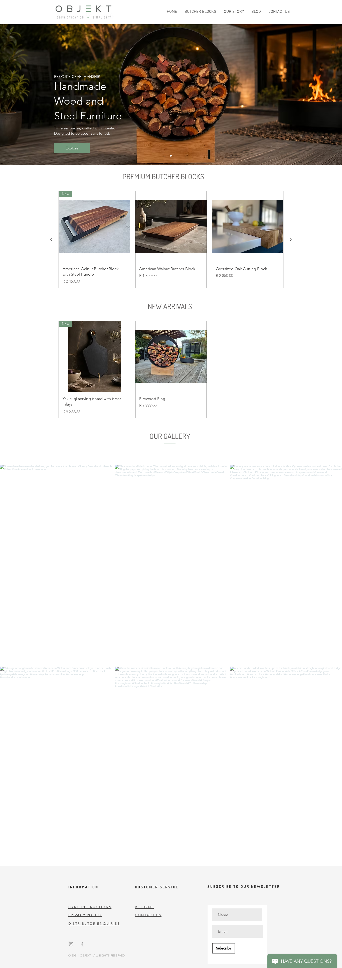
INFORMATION (83, 887)
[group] (171, 239)
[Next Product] (291, 240)
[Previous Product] (51, 240)
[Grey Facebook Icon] (82, 944)
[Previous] (28, 95)
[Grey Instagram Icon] (71, 944)
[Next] (314, 95)
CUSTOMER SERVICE (157, 887)
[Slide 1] (171, 156)
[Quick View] (171, 226)
